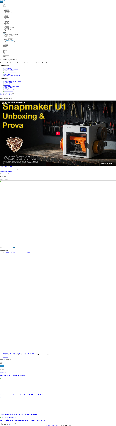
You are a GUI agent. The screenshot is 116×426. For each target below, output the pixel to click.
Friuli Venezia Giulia (9, 13)
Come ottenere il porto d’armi (11, 34)
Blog (4, 5)
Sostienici (5, 50)
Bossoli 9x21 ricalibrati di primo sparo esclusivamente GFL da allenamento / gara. (20, 353)
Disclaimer (5, 49)
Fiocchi (8, 85)
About (4, 47)
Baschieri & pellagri (16, 81)
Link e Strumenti (8, 39)
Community (10, 38)
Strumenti (5, 33)
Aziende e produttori (9, 40)
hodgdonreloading (15, 86)
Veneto (6, 30)
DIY (4, 53)
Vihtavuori (11, 91)
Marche (7, 18)
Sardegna (7, 23)
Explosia (9, 83)
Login (4, 52)
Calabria (7, 10)
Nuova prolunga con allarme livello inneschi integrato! (19, 414)
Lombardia (7, 17)
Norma (8, 88)
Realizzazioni (5, 45)
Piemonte (7, 21)
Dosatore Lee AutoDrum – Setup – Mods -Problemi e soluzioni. (21, 395)
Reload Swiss (13, 89)
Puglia (6, 22)
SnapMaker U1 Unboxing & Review (12, 375)
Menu (2, 1)
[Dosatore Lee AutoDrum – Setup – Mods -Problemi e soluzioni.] (9, 392)
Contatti (4, 51)
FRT (9, 424)
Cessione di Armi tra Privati (11, 41)
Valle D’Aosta (8, 29)
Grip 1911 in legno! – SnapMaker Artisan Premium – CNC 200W (22, 420)
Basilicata (7, 9)
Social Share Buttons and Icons (51, 425)
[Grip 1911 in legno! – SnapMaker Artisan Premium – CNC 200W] (8, 417)
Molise (6, 20)
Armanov (10, 68)
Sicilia (6, 24)
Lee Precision (13, 72)
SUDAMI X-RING (16, 75)
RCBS (8, 74)
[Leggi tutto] (5, 357)
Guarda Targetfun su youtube (6, 166)
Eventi (4, 42)
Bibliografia (7, 36)
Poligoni (4, 6)
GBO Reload (12, 70)
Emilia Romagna (8, 12)
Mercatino (5, 46)
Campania (7, 11)
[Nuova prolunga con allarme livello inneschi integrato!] (9, 411)
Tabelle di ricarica (9, 35)
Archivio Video (6, 55)
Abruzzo (7, 7)
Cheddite (10, 82)
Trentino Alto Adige (9, 27)
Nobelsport (11, 87)
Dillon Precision (14, 69)
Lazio (6, 15)
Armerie (4, 32)
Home (4, 4)
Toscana (7, 26)
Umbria (7, 28)
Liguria (6, 16)
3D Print (4, 56)
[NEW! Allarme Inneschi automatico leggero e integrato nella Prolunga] (6, 171)
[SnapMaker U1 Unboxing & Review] (3, 372)
